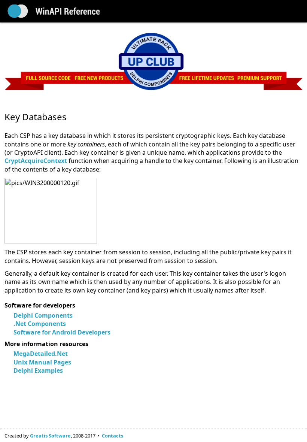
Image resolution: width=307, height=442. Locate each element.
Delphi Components (43, 315)
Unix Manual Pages (42, 362)
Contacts (112, 435)
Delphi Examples (38, 370)
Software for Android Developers (61, 332)
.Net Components (39, 324)
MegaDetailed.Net (40, 353)
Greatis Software (50, 435)
